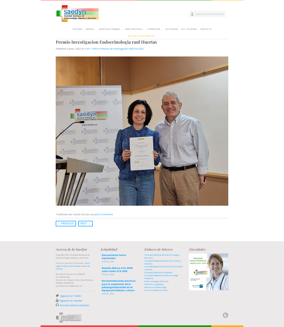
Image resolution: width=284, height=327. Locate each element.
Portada (77, 29)
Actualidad (171, 29)
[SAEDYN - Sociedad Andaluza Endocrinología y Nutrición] (81, 12)
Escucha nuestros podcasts (74, 305)
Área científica (133, 29)
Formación (153, 29)
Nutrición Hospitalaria (154, 284)
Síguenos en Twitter (70, 295)
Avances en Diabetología (155, 287)
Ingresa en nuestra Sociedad (209, 13)
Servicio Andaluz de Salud (156, 290)
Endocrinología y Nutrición (156, 281)
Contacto (206, 29)
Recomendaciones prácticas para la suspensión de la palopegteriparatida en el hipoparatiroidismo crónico (119, 285)
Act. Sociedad (189, 29)
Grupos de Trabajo (109, 29)
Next (85, 223)
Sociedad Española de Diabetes (158, 272)
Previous (66, 223)
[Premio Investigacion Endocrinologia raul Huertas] (142, 131)
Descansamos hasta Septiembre (114, 256)
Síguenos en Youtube (71, 300)
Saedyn (89, 29)
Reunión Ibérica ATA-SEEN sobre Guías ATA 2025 (117, 269)
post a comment (104, 214)
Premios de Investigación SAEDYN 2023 (122, 48)
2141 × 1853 (90, 48)
